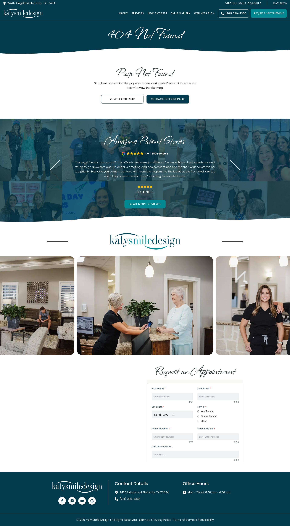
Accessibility (206, 520)
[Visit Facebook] (62, 501)
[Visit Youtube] (82, 501)
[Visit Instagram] (72, 501)
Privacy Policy (162, 520)
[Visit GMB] (92, 501)
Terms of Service (184, 520)
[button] (145, 154)
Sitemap (144, 520)
